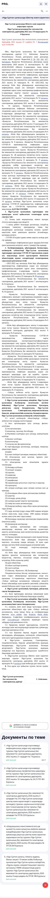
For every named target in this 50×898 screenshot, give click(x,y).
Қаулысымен (43, 42)
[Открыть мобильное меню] (46, 4)
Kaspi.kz (32, 614)
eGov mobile (16, 614)
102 (38, 59)
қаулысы (34, 93)
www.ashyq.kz (13, 620)
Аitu (25, 614)
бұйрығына (27, 77)
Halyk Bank (43, 614)
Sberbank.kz (6, 617)
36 (34, 59)
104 (42, 59)
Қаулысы (44, 119)
